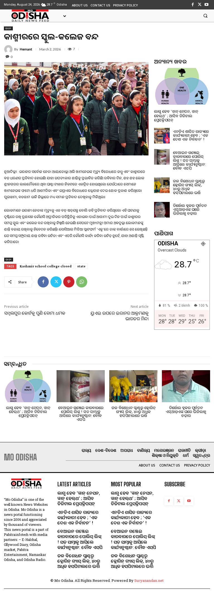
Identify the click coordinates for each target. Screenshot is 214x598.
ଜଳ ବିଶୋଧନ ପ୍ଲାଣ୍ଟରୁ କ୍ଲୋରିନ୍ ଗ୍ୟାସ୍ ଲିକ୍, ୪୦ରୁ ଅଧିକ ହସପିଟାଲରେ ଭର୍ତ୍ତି (189, 186)
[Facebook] (192, 4)
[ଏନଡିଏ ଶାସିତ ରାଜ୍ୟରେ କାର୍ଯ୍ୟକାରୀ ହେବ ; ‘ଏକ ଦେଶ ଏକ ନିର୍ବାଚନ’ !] (162, 135)
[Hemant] (9, 49)
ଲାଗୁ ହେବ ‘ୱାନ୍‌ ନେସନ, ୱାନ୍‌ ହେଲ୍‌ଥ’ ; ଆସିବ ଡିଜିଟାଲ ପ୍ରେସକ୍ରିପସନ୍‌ (176, 116)
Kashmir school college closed (46, 266)
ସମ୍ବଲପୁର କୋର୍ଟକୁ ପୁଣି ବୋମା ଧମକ (34, 313)
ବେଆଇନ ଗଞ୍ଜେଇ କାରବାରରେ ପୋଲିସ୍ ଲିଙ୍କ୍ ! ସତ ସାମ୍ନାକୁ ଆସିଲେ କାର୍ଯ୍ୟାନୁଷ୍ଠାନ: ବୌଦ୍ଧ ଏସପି (189, 160)
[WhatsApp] (81, 281)
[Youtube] (206, 4)
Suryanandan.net (149, 580)
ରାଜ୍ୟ (8, 28)
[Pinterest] (68, 281)
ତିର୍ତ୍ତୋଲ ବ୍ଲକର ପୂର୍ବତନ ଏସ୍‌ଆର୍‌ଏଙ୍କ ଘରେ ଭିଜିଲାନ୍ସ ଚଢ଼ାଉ (190, 209)
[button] (205, 15)
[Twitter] (199, 4)
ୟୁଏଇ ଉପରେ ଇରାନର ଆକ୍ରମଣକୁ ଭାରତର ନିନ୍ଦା (120, 316)
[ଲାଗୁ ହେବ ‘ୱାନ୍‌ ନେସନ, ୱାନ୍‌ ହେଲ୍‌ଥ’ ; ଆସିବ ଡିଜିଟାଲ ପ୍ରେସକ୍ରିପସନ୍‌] (182, 86)
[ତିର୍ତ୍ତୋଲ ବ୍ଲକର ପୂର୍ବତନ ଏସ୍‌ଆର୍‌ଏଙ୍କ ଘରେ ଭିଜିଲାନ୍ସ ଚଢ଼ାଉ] (162, 210)
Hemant (26, 49)
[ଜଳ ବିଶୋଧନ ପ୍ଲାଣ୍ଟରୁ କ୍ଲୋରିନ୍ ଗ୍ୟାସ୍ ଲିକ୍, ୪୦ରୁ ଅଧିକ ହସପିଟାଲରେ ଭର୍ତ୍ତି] (162, 185)
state (81, 266)
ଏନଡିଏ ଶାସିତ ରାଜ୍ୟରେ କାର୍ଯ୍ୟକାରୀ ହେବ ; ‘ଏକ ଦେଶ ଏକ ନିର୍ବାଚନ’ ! (191, 135)
